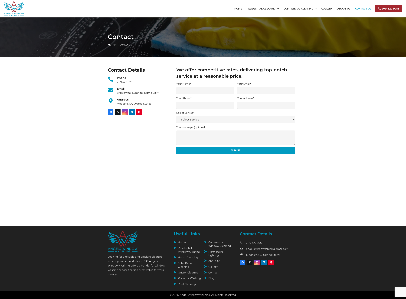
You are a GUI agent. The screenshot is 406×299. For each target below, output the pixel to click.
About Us (214, 261)
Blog (211, 278)
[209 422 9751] (243, 243)
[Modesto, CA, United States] (243, 255)
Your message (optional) (191, 127)
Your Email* (244, 83)
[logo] (14, 8)
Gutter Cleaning (188, 272)
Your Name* (183, 83)
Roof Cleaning (187, 284)
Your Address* (245, 98)
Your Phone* (184, 98)
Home (182, 242)
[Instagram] (125, 112)
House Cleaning (188, 257)
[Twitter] (118, 112)
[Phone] (112, 79)
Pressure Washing (189, 278)
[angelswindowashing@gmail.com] (243, 249)
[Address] (112, 101)
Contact (213, 272)
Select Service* (185, 112)
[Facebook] (110, 112)
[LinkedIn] (132, 112)
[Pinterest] (139, 112)
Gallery (213, 266)
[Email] (112, 90)
